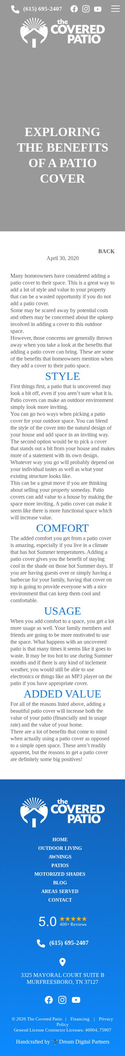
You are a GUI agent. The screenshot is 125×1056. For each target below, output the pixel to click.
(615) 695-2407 (42, 9)
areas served (59, 891)
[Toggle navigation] (115, 9)
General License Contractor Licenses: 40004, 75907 (62, 1030)
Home (60, 839)
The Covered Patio (44, 1018)
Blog (60, 882)
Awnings (60, 857)
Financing (80, 1018)
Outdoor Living (60, 848)
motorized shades (59, 874)
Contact (60, 900)
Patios (60, 865)
